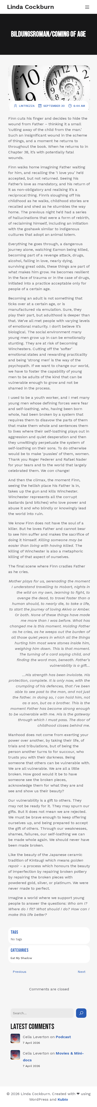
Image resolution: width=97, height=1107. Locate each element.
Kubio (63, 1099)
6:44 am (79, 105)
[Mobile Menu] (87, 7)
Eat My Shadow (21, 958)
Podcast (63, 1037)
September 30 (54, 105)
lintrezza (27, 105)
